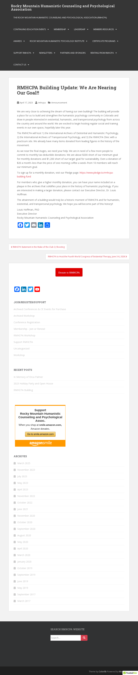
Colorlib (103, 671)
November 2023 (26, 469)
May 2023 (22, 482)
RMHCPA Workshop (24, 335)
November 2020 (26, 515)
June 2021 (22, 509)
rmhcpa (42, 102)
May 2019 (22, 587)
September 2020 (26, 528)
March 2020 (23, 555)
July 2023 (22, 476)
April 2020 (22, 548)
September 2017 (26, 594)
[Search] (84, 638)
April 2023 (22, 489)
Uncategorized (21, 348)
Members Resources (103, 29)
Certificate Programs (103, 41)
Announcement (59, 102)
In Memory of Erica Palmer (28, 377)
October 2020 (24, 522)
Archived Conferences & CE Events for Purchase (40, 309)
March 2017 (23, 601)
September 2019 (26, 574)
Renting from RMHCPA (102, 52)
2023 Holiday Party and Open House (33, 383)
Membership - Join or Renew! (29, 328)
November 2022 (26, 496)
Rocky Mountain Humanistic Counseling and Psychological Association (63, 7)
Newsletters (45, 52)
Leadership (79, 29)
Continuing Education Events (29, 29)
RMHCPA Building (23, 390)
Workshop (19, 355)
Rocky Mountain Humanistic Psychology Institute (57, 41)
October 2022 (24, 502)
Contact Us (19, 64)
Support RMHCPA (22, 52)
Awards (17, 41)
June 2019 (22, 581)
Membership (60, 29)
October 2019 (24, 568)
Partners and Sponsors (72, 52)
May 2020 (22, 541)
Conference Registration (27, 322)
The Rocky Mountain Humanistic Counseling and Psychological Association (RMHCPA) (60, 17)
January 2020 (24, 561)
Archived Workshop (24, 315)
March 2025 (23, 463)
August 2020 (24, 535)
